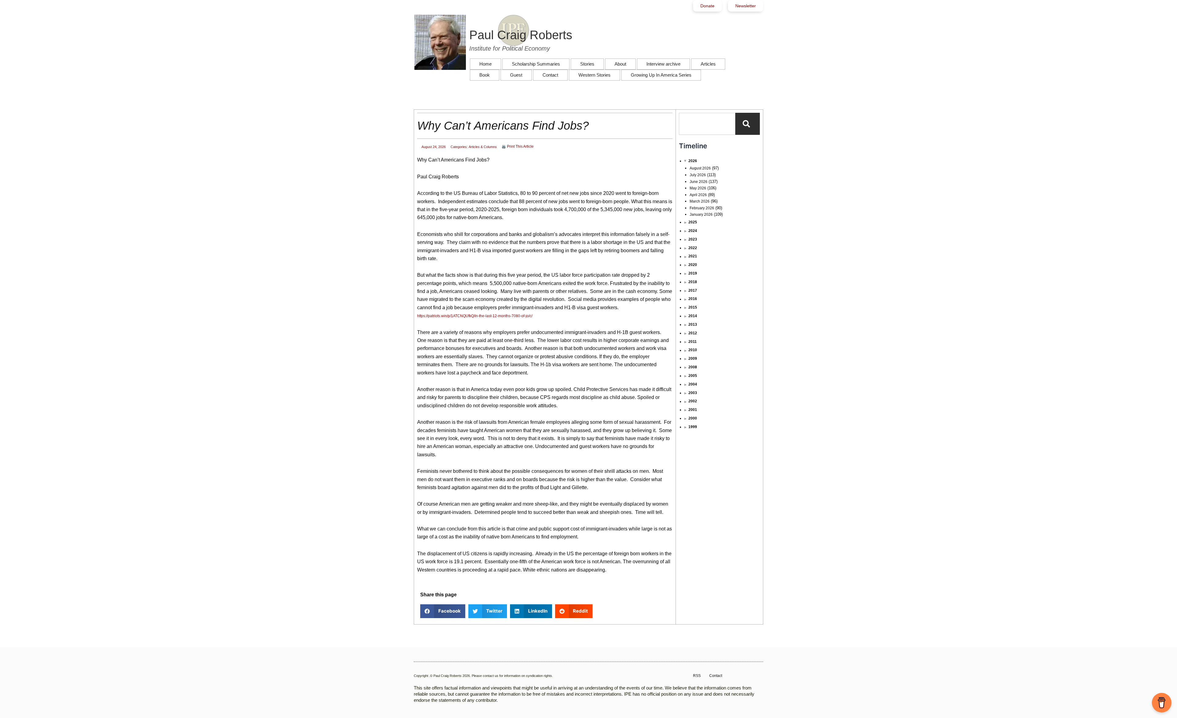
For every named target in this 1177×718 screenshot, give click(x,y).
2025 (692, 222)
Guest (516, 75)
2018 (692, 282)
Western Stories (594, 75)
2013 (692, 324)
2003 (692, 393)
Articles (708, 63)
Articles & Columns (483, 147)
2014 (692, 316)
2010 (692, 350)
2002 (692, 401)
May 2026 (698, 188)
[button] (442, 611)
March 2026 (700, 201)
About (620, 63)
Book (484, 75)
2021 (692, 256)
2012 (692, 333)
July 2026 (698, 175)
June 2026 (698, 182)
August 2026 (700, 168)
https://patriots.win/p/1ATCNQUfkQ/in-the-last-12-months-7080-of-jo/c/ (474, 316)
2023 (692, 239)
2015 (692, 307)
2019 (692, 273)
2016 (692, 299)
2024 (692, 231)
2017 (692, 290)
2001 (692, 410)
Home (485, 63)
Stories (587, 63)
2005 (692, 376)
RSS (697, 676)
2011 (692, 342)
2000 (692, 418)
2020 (692, 265)
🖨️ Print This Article (517, 146)
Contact (550, 75)
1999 (692, 427)
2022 (692, 248)
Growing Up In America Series (661, 75)
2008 (692, 367)
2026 (692, 161)
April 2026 (698, 195)
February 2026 (702, 208)
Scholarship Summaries (536, 63)
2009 (692, 358)
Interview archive (663, 63)
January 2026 (701, 214)
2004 (692, 384)
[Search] (747, 124)
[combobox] (707, 124)
